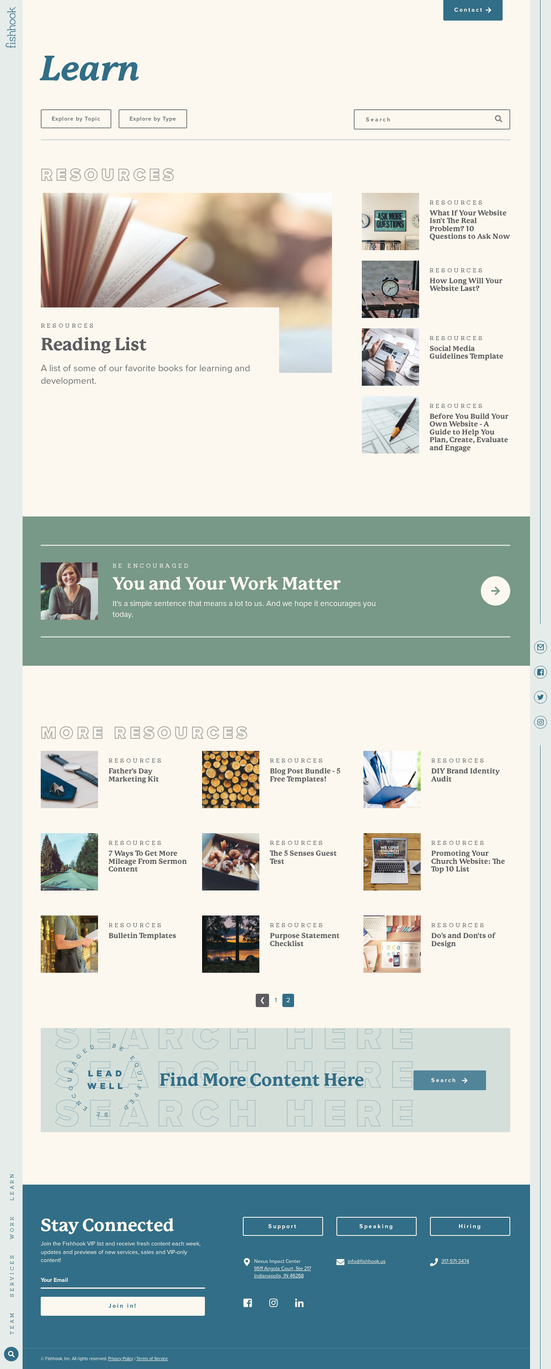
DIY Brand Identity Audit (465, 775)
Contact (468, 9)
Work (12, 1226)
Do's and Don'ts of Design (463, 940)
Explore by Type (152, 118)
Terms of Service (152, 1358)
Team (12, 1323)
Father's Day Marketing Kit (134, 775)
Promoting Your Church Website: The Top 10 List (468, 861)
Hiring (470, 1226)
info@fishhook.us (367, 1261)
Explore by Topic (76, 118)
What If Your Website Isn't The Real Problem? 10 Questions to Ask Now (470, 225)
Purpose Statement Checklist (305, 940)
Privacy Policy (120, 1358)
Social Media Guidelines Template (466, 353)
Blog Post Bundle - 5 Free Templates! (305, 775)
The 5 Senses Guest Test (303, 857)
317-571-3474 (455, 1261)
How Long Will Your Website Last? (466, 285)
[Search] (498, 119)
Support (282, 1226)
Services (12, 1275)
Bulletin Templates (142, 936)
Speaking (376, 1226)
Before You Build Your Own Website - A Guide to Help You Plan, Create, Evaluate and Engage (469, 432)
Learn (12, 1186)
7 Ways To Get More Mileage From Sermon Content (148, 861)
